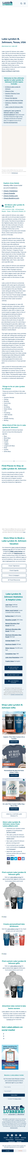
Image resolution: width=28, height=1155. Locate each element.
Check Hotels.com (11, 196)
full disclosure (15, 173)
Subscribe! (14, 1095)
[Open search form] (21, 3)
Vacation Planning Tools (12, 93)
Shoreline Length (10, 620)
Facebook (22, 847)
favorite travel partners (10, 122)
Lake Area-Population (12, 657)
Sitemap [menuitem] (19, 1141)
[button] (8, 858)
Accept (8, 1150)
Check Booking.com (11, 198)
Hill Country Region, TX (18, 211)
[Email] (20, 1135)
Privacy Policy (17, 1098)
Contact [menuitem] (17, 1137)
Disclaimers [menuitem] (12, 1141)
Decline (20, 1150)
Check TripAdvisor (11, 191)
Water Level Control (11, 610)
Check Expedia (9, 193)
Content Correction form (17, 694)
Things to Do (9, 96)
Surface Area (9, 616)
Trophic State (9, 661)
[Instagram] (12, 1135)
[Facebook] (8, 1135)
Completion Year (10, 653)
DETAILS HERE (11, 832)
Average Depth (10, 640)
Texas (9, 211)
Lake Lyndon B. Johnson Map (14, 100)
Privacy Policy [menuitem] (9, 1139)
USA (13, 209)
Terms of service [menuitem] (19, 1139)
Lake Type (8, 604)
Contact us (9, 1019)
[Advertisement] (14, 21)
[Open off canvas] (25, 3)
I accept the (14, 1098)
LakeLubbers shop (15, 877)
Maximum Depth (10, 644)
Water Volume (9, 648)
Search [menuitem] (6, 1137)
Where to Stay (9, 91)
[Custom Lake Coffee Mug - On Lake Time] (14, 789)
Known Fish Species (11, 98)
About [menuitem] (11, 1137)
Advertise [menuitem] (23, 1137)
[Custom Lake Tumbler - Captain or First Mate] (14, 722)
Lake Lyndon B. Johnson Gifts (14, 107)
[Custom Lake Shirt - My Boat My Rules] (14, 756)
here (24, 532)
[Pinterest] (16, 1135)
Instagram (12, 849)
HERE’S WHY (10, 838)
